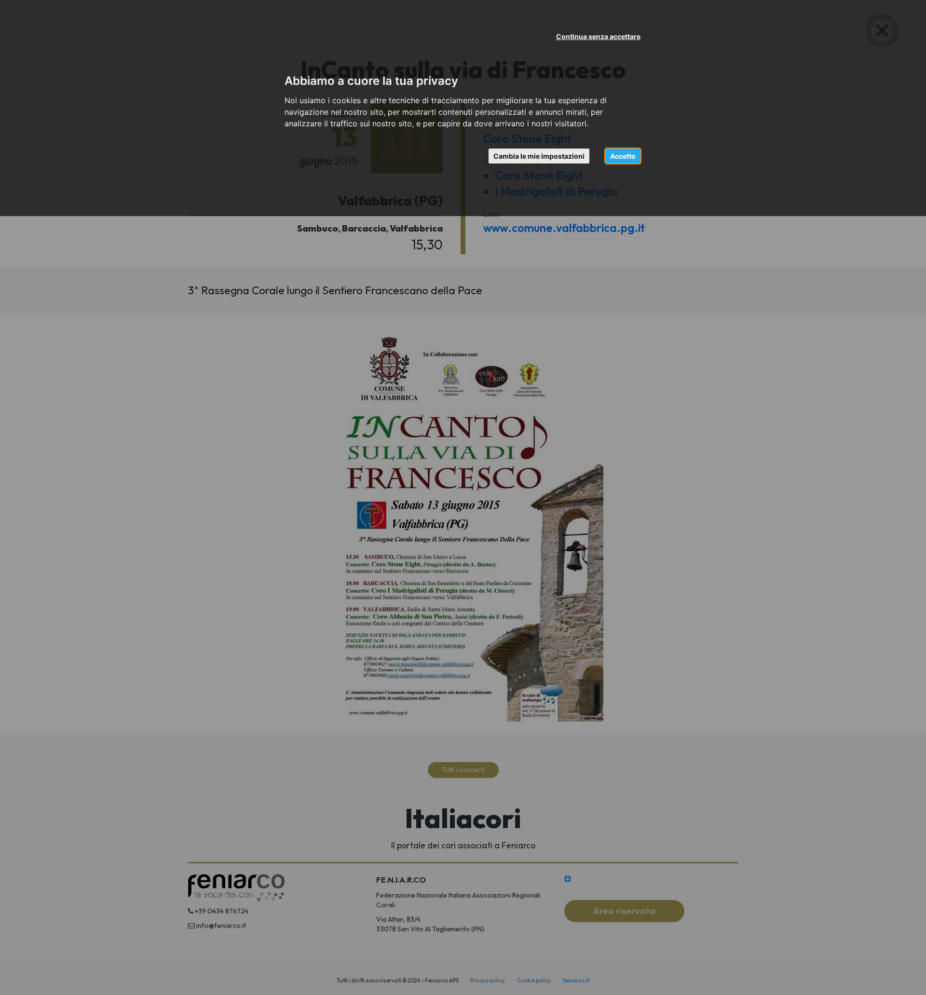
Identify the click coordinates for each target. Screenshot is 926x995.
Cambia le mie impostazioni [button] (539, 156)
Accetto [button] (623, 156)
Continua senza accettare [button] (598, 36)
